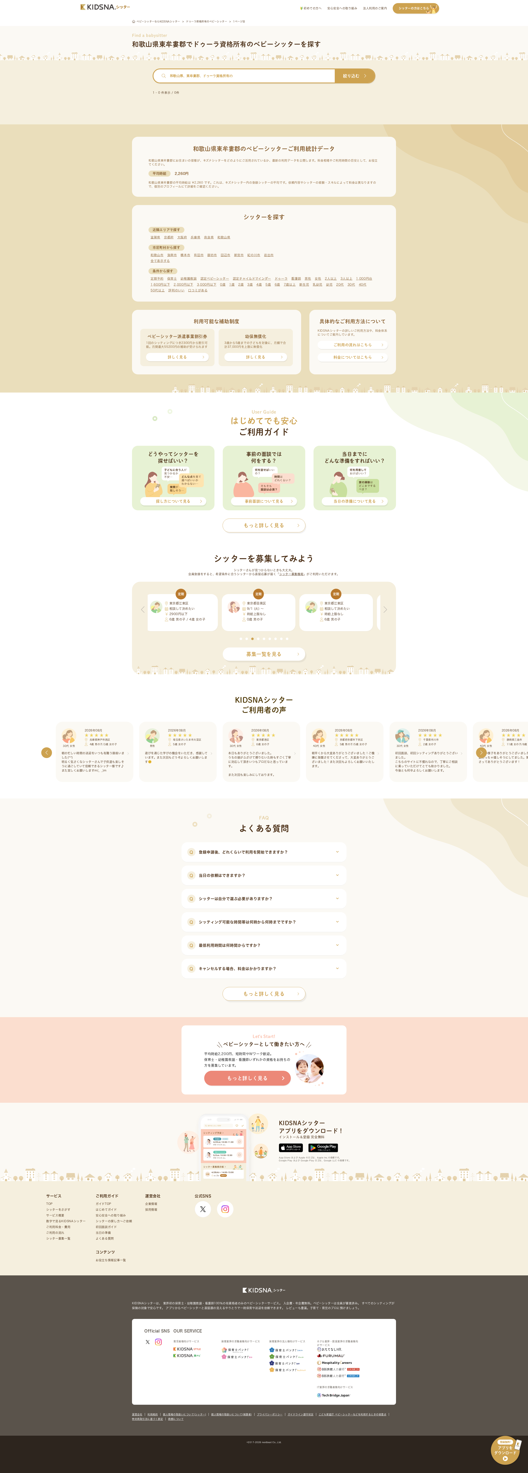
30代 (351, 284)
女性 (318, 278)
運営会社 (137, 1414)
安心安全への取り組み (342, 8)
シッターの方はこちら (414, 8)
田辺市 (225, 255)
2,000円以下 (183, 284)
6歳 (277, 284)
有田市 (199, 255)
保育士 (172, 278)
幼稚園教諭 (188, 278)
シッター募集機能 (291, 574)
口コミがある (197, 290)
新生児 (304, 284)
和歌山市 (157, 255)
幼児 (329, 284)
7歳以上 (290, 284)
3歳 (250, 284)
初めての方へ (312, 8)
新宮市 (239, 255)
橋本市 (185, 255)
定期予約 (157, 278)
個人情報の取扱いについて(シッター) (184, 1414)
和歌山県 (223, 237)
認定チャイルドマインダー (252, 278)
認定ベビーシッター (214, 278)
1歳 (232, 284)
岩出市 (269, 255)
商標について (176, 1419)
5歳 (268, 284)
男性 (308, 278)
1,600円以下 (160, 284)
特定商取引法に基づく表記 (147, 1419)
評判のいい (176, 290)
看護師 (296, 278)
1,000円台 (364, 278)
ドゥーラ (281, 278)
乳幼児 (317, 284)
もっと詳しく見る (264, 993)
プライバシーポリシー (270, 1414)
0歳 (222, 284)
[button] (241, 639)
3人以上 (346, 278)
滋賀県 (155, 237)
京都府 (169, 237)
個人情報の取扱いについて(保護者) (231, 1414)
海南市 (172, 255)
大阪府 (182, 237)
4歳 (259, 284)
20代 (340, 284)
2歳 (241, 284)
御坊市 (212, 255)
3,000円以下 (207, 284)
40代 (363, 284)
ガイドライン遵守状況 (301, 1414)
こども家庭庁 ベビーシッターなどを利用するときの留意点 (353, 1414)
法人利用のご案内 (375, 8)
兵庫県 (195, 237)
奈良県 (209, 237)
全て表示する (160, 260)
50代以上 (158, 290)
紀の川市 (253, 255)
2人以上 (331, 278)
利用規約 (152, 1414)
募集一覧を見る (264, 654)
